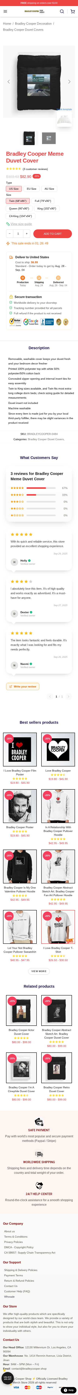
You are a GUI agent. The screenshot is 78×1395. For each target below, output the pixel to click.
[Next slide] (69, 82)
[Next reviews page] (68, 696)
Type (9, 182)
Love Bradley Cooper (58, 770)
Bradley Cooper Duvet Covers (23, 29)
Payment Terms (13, 1275)
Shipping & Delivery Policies (20, 1270)
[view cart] (72, 11)
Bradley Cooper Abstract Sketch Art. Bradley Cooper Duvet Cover (56, 1033)
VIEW (20, 762)
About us (9, 1231)
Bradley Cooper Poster (20, 827)
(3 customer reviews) (35, 169)
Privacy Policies (13, 1241)
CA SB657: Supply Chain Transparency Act (29, 1252)
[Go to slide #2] (49, 138)
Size (8, 194)
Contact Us (10, 1286)
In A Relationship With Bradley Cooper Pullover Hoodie (58, 831)
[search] (62, 11)
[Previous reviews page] (50, 696)
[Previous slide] (9, 82)
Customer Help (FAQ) (17, 1291)
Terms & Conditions (15, 1236)
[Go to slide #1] (29, 138)
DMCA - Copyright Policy (19, 1247)
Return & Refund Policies (19, 1280)
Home (7, 23)
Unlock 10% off (8, 1378)
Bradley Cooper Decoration (33, 23)
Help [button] (71, 1390)
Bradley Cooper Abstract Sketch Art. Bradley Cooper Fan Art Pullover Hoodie (58, 891)
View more (39, 971)
